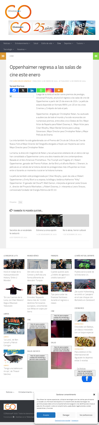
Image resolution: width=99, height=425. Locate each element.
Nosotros (21, 49)
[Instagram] (50, 90)
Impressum (74, 420)
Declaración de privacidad (62, 420)
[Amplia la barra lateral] (3, 56)
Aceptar (46, 415)
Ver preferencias (86, 415)
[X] (23, 90)
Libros (6, 337)
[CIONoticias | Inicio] (18, 12)
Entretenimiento (21, 43)
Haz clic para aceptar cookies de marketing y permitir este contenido (85, 373)
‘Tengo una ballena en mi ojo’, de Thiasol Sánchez (13, 371)
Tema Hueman (31, 417)
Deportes (67, 43)
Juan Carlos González (22, 81)
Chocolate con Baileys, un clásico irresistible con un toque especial (84, 330)
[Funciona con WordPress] (13, 417)
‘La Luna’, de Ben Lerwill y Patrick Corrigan (11, 342)
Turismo (80, 43)
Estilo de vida (46, 43)
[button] (94, 394)
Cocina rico (79, 324)
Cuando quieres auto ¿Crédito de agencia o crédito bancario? (60, 275)
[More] (59, 90)
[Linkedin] (32, 90)
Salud (36, 43)
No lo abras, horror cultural (74, 230)
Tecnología (8, 49)
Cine (59, 43)
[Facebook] (14, 90)
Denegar (66, 415)
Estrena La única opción (46, 230)
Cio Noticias (81, 368)
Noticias (7, 43)
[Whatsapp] (41, 90)
